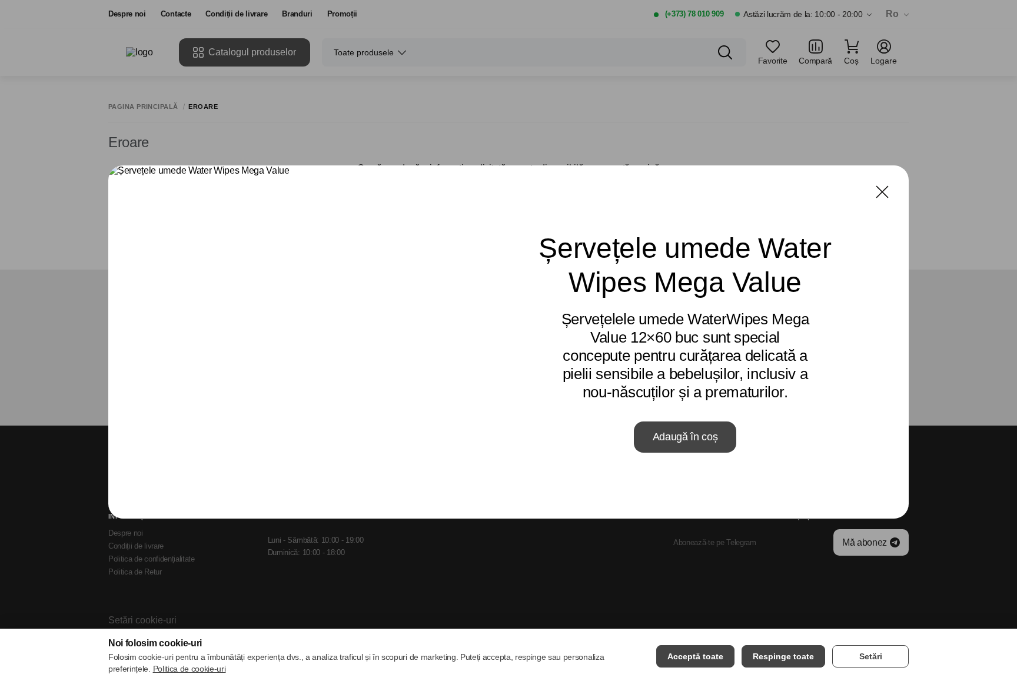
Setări (870, 656)
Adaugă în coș (685, 437)
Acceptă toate (695, 656)
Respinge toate (783, 656)
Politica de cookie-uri (189, 668)
